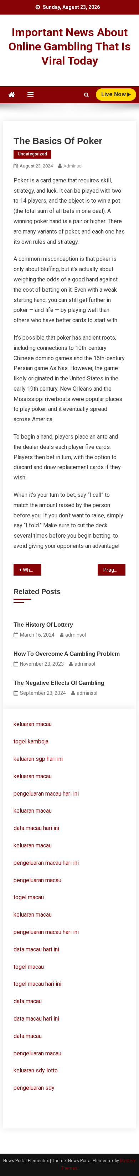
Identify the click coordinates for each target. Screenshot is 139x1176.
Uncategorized (32, 154)
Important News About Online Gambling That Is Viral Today (70, 46)
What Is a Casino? (32, 570)
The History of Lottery (43, 625)
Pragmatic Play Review (114, 570)
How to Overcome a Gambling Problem (67, 654)
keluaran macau (33, 776)
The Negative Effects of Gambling (59, 683)
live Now (114, 94)
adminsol (72, 166)
